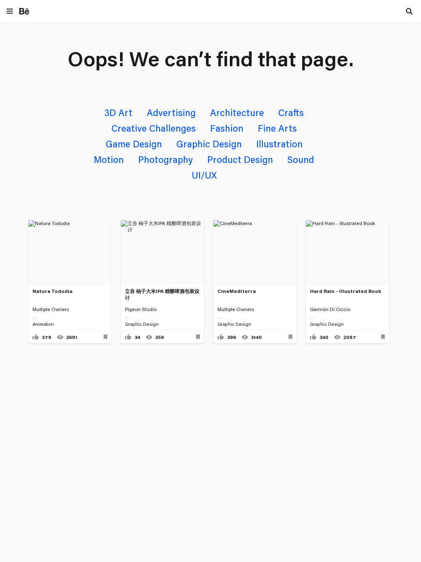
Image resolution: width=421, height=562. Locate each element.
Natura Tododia (52, 291)
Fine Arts (277, 128)
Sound (300, 159)
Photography (165, 159)
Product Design (240, 159)
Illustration (279, 144)
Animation (43, 324)
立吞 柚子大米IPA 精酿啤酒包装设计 (162, 294)
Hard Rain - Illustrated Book (345, 291)
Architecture (237, 112)
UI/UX (204, 175)
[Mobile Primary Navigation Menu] (9, 11)
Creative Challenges (153, 128)
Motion (109, 159)
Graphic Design (209, 144)
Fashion (226, 128)
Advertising (171, 112)
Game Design (134, 144)
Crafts (291, 112)
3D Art (118, 112)
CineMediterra (236, 291)
